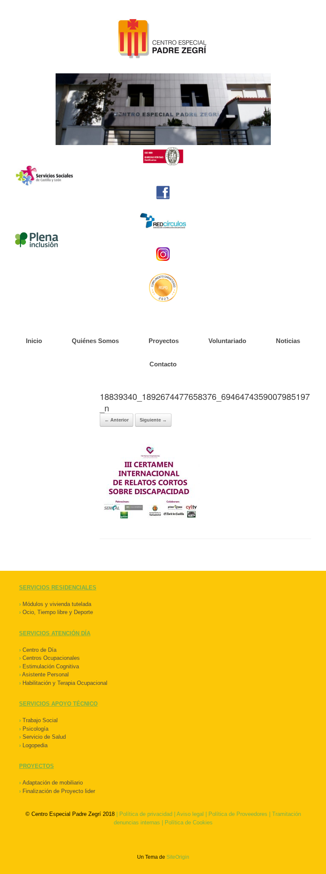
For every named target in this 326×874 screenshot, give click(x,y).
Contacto (163, 364)
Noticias (288, 340)
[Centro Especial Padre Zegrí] (163, 40)
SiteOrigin (177, 857)
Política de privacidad (145, 814)
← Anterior (116, 419)
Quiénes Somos (95, 340)
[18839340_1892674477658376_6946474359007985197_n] (150, 517)
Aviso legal (190, 814)
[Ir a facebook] (163, 192)
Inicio (34, 340)
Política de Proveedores (237, 814)
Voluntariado (227, 340)
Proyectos (164, 340)
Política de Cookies (189, 822)
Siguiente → (153, 419)
